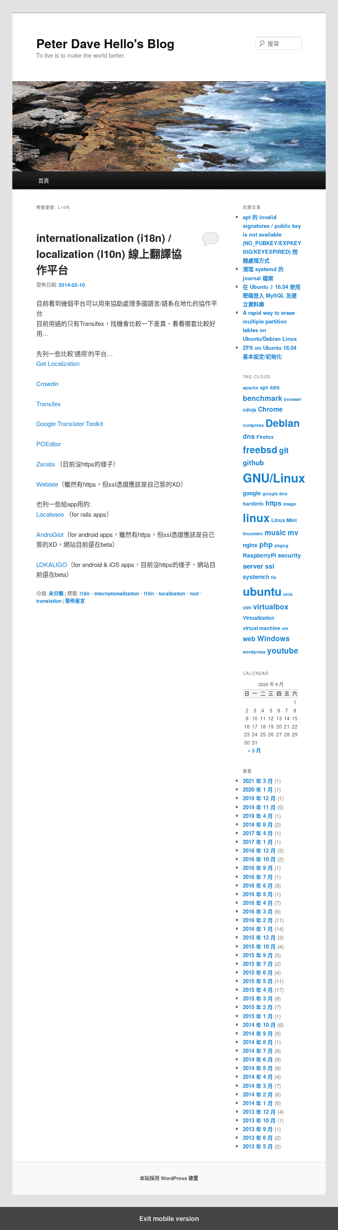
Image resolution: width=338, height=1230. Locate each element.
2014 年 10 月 (259, 1025)
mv (293, 532)
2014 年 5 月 (258, 1068)
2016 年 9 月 (258, 868)
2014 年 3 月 (258, 1085)
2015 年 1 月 (258, 1016)
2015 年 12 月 (259, 937)
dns (249, 436)
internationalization (116, 593)
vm (285, 628)
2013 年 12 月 (259, 1111)
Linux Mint (284, 520)
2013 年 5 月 (258, 1146)
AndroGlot (49, 534)
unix (288, 594)
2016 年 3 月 (258, 911)
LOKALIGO (51, 564)
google (252, 493)
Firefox (265, 436)
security (289, 555)
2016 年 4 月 (258, 903)
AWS (274, 387)
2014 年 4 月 (258, 1076)
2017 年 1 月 (258, 842)
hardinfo (253, 503)
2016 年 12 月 (259, 850)
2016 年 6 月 (258, 885)
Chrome (270, 409)
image (289, 504)
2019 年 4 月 (258, 816)
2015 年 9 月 (258, 955)
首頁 (43, 180)
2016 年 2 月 (258, 920)
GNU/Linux (274, 477)
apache (250, 387)
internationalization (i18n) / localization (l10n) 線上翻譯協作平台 (109, 253)
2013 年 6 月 (258, 1137)
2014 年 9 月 (258, 1033)
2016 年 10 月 (259, 859)
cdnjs (249, 409)
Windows (273, 638)
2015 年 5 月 (258, 981)
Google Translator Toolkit (69, 423)
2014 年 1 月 (258, 1103)
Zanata (45, 463)
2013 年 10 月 (259, 1120)
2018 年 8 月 (258, 824)
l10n (149, 593)
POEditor (48, 443)
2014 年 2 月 (258, 1094)
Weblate (47, 484)
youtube (282, 650)
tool (194, 593)
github (253, 462)
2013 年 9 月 (258, 1129)
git (284, 450)
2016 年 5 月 (258, 894)
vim (247, 607)
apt (264, 387)
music (275, 532)
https (273, 503)
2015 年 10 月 (259, 946)
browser (292, 399)
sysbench (256, 577)
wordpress (254, 652)
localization (172, 593)
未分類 (56, 593)
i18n (84, 593)
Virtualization (259, 617)
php (266, 544)
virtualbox (271, 606)
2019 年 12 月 (259, 798)
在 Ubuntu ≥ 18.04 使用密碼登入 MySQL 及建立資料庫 (271, 295)
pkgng (282, 545)
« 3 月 (254, 750)
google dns (275, 493)
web (249, 638)
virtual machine (261, 628)
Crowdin (47, 383)
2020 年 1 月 (258, 789)
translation (48, 600)
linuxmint (253, 533)
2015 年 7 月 (258, 964)
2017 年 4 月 (258, 833)
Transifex (48, 403)
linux (256, 517)
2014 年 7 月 (258, 1050)
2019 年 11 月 (259, 807)
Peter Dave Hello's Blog (105, 43)
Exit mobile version (169, 1218)
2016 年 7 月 (258, 877)
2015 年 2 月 (258, 1007)
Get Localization (58, 363)
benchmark (262, 398)
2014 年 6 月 (258, 1059)
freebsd (260, 449)
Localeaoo (50, 514)
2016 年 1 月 (258, 928)
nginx (250, 545)
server (253, 566)
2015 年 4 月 (258, 989)
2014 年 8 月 (258, 1042)
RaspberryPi (259, 555)
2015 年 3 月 (258, 998)
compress (253, 425)
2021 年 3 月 (258, 781)
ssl (269, 566)
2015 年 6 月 (258, 972)
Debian (282, 422)
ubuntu (262, 591)
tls (273, 577)
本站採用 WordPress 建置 (169, 1178)
